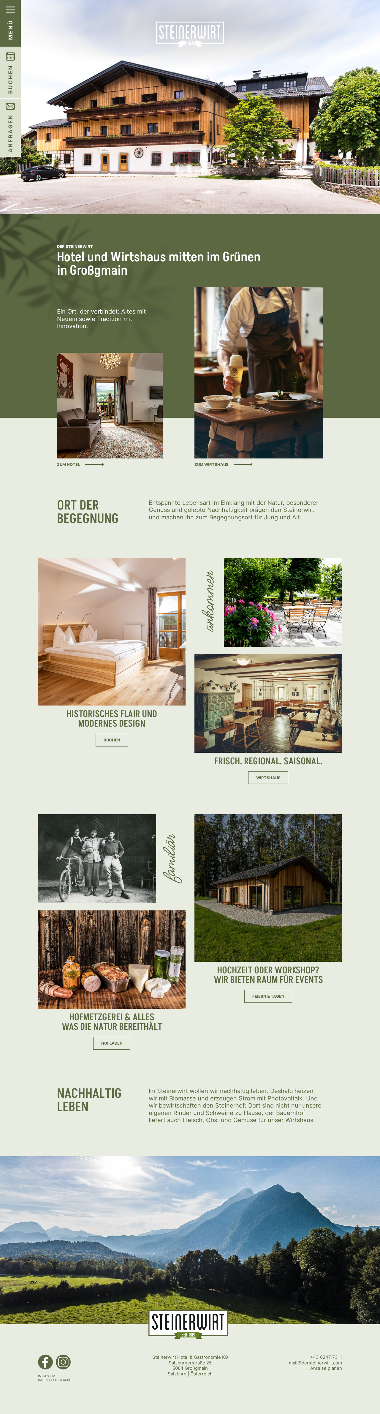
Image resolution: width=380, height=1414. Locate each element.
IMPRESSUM (46, 1376)
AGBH (67, 1380)
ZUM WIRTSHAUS (211, 464)
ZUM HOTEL (68, 464)
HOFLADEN (112, 1043)
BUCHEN (112, 740)
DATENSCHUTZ (48, 1380)
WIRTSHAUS (268, 778)
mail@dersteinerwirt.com (315, 1363)
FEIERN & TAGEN (268, 996)
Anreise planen (326, 1368)
